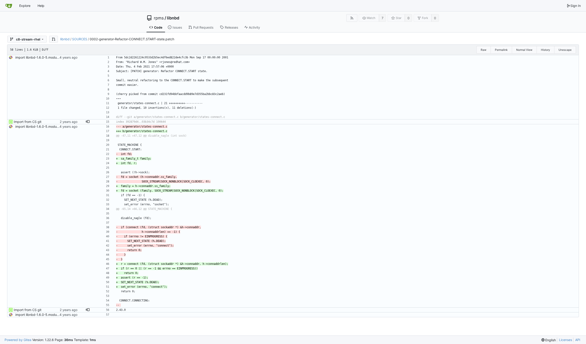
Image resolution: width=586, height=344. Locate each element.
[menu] (548, 340)
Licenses (565, 340)
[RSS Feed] (351, 18)
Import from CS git (27, 122)
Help (41, 6)
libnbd (173, 18)
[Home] (8, 6)
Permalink (501, 49)
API (577, 340)
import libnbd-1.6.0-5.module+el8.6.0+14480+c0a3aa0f (57, 57)
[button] (53, 39)
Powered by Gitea (18, 340)
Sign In (575, 6)
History (545, 49)
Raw (483, 49)
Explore (24, 6)
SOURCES (79, 39)
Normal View (524, 49)
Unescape (565, 49)
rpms (159, 18)
